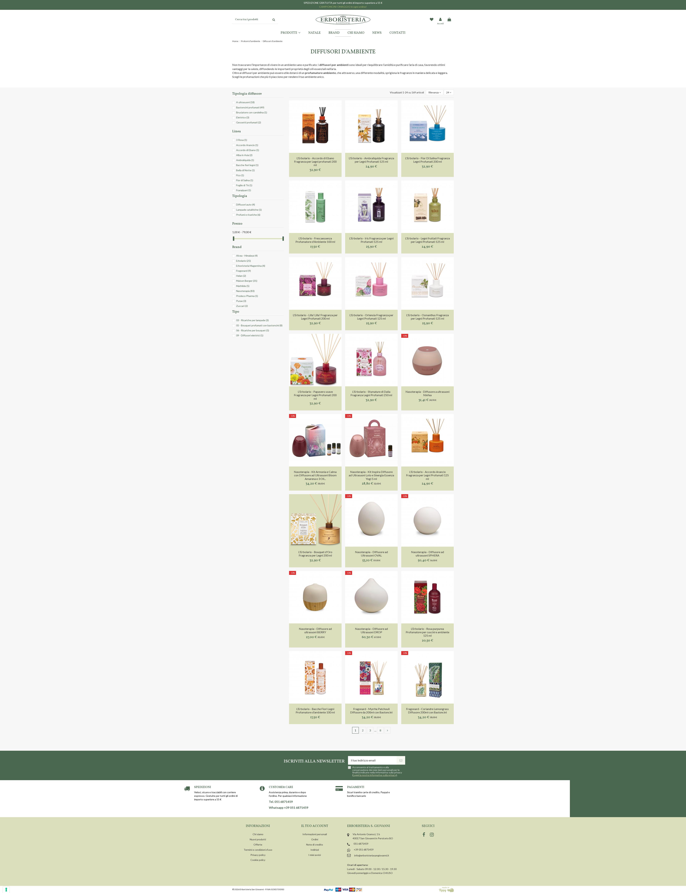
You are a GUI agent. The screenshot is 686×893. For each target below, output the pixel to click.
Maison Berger (246, 280)
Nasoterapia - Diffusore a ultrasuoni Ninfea (427, 393)
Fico (240, 175)
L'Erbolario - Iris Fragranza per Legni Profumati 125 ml (371, 240)
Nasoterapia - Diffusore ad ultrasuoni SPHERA (427, 553)
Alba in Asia (244, 155)
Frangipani (243, 190)
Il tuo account (314, 826)
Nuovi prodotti (258, 839)
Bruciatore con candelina (251, 112)
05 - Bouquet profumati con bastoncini (259, 325)
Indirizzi (314, 849)
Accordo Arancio (247, 145)
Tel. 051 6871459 (281, 802)
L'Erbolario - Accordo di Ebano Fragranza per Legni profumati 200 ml (315, 161)
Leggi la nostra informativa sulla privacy (374, 775)
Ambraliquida (245, 160)
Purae (241, 300)
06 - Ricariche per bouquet (252, 330)
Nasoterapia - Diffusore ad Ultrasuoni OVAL (371, 553)
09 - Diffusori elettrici (249, 335)
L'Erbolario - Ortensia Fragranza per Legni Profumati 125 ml (371, 316)
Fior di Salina (244, 180)
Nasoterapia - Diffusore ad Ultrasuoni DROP (371, 630)
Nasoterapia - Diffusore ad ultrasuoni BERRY (315, 630)
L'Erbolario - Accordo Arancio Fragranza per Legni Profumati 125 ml (427, 475)
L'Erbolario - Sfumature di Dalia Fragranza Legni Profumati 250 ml (371, 393)
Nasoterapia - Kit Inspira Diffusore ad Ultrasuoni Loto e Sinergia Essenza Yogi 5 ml (371, 475)
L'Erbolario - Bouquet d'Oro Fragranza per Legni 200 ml (315, 553)
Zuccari (242, 305)
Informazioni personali (314, 834)
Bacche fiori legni (247, 165)
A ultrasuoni (245, 102)
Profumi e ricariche (248, 214)
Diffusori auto (245, 204)
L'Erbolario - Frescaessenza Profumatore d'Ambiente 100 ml (315, 240)
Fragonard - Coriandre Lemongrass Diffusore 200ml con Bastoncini (427, 710)
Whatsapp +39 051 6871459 (288, 807)
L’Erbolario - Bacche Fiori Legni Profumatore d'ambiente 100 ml (315, 710)
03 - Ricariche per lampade (252, 320)
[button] (290, 33)
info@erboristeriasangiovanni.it (371, 855)
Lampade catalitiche (249, 209)
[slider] (233, 238)
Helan (241, 275)
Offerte (257, 844)
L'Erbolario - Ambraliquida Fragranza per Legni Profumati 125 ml (371, 159)
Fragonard (243, 270)
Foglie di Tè (244, 185)
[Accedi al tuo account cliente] (440, 20)
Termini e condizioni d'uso (258, 849)
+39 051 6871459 (364, 849)
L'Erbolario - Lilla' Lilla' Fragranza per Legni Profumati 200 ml (315, 316)
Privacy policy (257, 854)
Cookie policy (257, 859)
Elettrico (242, 117)
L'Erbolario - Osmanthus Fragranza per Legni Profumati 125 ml (427, 316)
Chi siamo (258, 834)
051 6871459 (361, 843)
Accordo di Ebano (247, 150)
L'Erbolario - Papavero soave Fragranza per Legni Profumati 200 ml (315, 395)
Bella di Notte (245, 170)
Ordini (314, 839)
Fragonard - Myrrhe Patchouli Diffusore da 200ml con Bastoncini (371, 710)
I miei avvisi (314, 854)
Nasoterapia (245, 290)
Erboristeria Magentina (250, 265)
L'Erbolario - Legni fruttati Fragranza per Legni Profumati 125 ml (427, 240)
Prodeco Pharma (247, 295)
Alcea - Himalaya (247, 255)
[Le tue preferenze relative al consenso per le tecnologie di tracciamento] (6, 889)
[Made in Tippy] (446, 889)
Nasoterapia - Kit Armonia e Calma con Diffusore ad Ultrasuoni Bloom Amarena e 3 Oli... (315, 475)
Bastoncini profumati (250, 107)
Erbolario (243, 260)
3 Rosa (241, 139)
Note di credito (314, 844)
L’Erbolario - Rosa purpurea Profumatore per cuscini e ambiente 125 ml (427, 632)
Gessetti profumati (248, 122)
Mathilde (242, 285)
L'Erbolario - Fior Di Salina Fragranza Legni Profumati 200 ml (427, 159)
